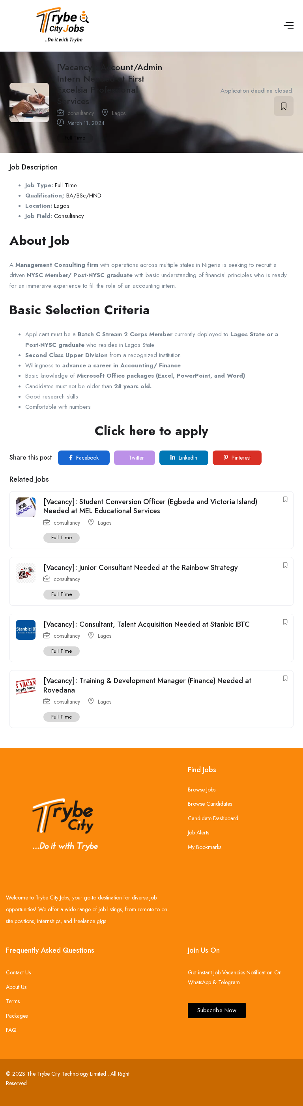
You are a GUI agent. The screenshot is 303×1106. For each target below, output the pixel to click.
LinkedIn (187, 458)
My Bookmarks (204, 847)
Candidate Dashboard (213, 818)
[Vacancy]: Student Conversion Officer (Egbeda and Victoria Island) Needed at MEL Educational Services (150, 506)
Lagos (118, 113)
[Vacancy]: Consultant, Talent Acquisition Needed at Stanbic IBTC (146, 624)
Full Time (75, 138)
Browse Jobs (201, 789)
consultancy (80, 113)
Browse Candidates (210, 804)
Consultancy (69, 216)
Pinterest (240, 458)
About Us (16, 987)
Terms (13, 1001)
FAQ (11, 1030)
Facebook (87, 458)
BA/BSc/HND (83, 195)
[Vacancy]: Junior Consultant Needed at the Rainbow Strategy (140, 567)
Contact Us (18, 972)
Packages (17, 1016)
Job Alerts (198, 832)
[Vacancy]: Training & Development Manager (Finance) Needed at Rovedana (147, 685)
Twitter (135, 458)
